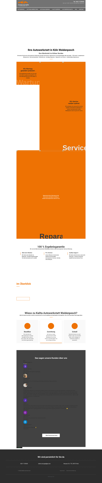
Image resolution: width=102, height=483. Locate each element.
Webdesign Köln (51, 476)
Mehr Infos (23, 32)
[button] (51, 435)
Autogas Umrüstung (32, 9)
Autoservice (21, 9)
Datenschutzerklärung (71, 470)
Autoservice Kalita (67, 9)
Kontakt (81, 9)
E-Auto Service (56, 9)
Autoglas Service (45, 9)
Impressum (62, 470)
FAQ (76, 9)
